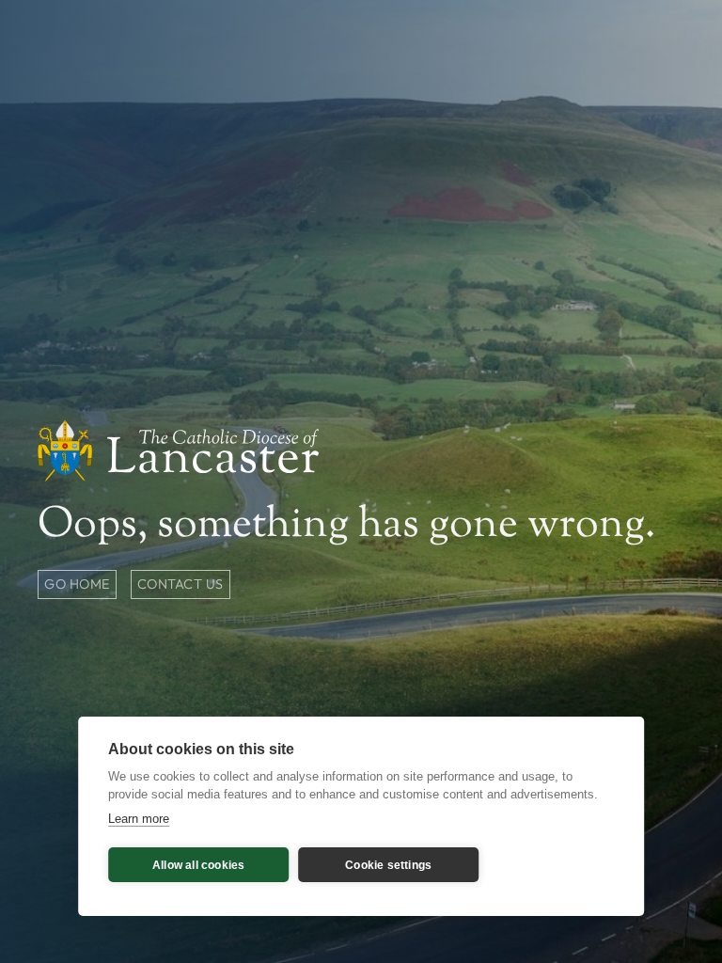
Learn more (138, 819)
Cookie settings (388, 865)
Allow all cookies (198, 865)
